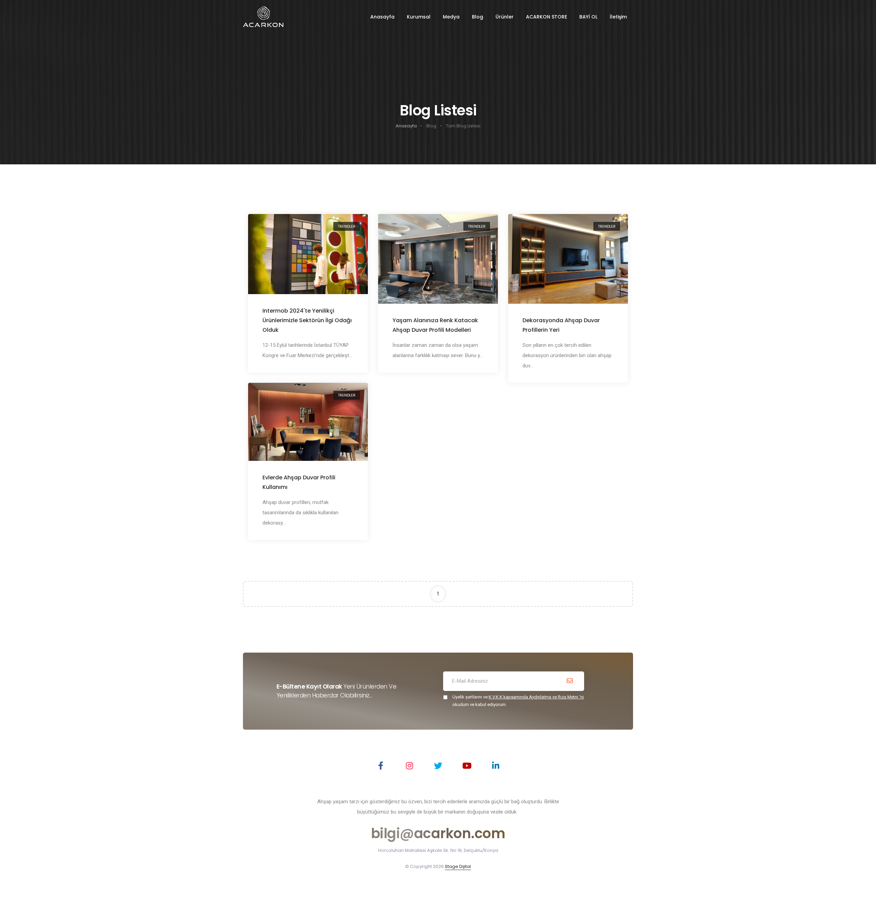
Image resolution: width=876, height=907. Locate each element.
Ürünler (504, 16)
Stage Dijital (458, 866)
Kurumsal (418, 16)
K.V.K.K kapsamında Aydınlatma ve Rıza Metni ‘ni (536, 697)
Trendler (347, 226)
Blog (477, 16)
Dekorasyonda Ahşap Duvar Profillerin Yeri (561, 325)
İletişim (618, 16)
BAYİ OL (588, 16)
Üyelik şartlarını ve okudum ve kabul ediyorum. (518, 700)
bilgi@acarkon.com (438, 833)
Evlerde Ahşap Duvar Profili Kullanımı (298, 482)
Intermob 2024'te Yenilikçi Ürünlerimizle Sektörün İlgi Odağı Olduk (307, 320)
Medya (451, 16)
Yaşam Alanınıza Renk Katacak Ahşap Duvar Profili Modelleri (435, 325)
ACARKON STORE (546, 16)
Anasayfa (382, 16)
